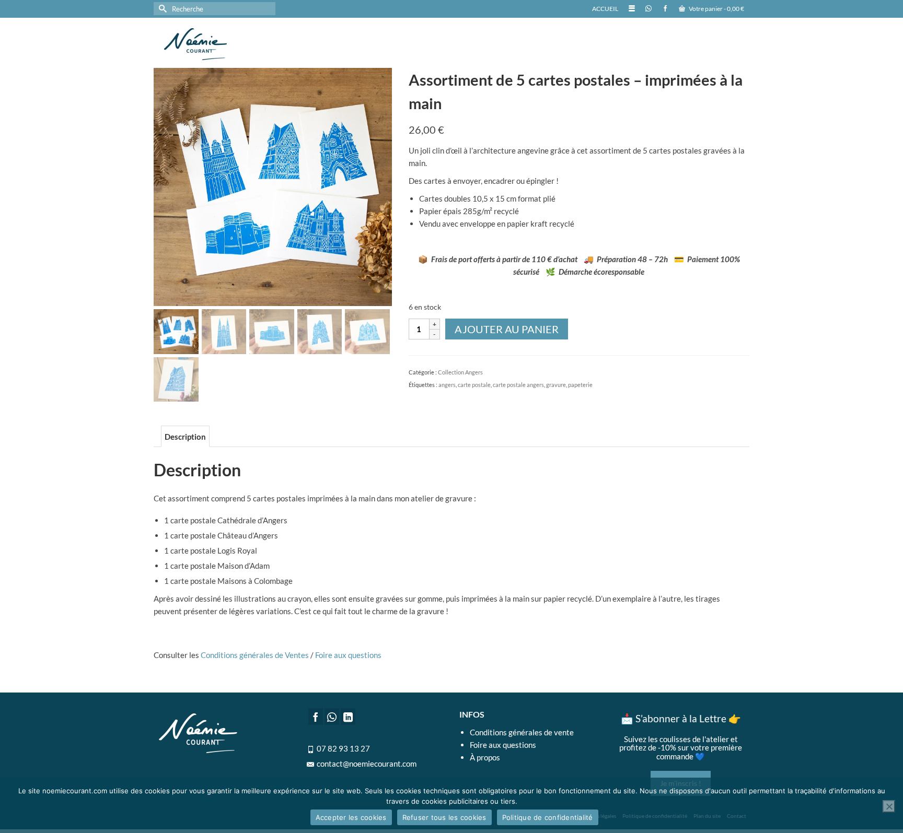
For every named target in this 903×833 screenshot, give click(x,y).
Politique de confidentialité (547, 817)
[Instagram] (332, 716)
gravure (556, 384)
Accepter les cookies (351, 817)
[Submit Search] (161, 8)
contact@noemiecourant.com (366, 763)
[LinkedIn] (348, 716)
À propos (485, 757)
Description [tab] (185, 436)
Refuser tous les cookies (444, 817)
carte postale (474, 384)
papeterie (580, 384)
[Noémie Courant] (253, 44)
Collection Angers (460, 372)
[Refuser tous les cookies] (889, 806)
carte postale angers (518, 384)
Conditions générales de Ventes (255, 655)
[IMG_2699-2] (273, 186)
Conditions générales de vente (522, 732)
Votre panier (716, 9)
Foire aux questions (348, 655)
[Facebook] (315, 716)
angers (447, 384)
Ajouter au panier (507, 329)
